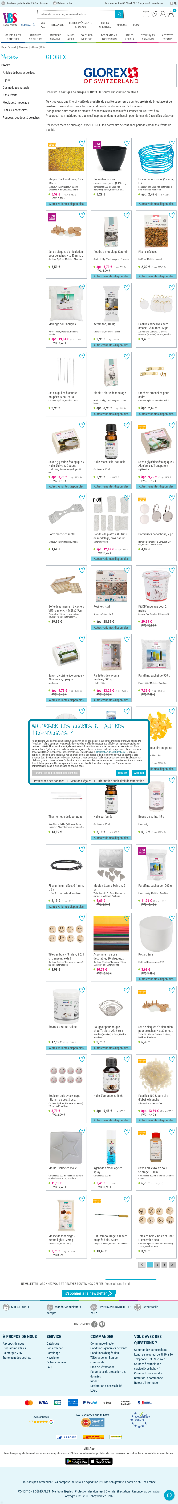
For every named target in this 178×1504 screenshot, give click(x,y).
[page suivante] (172, 1265)
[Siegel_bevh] (92, 1422)
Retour (94, 1381)
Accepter (139, 772)
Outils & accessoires (15, 110)
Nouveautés (28, 24)
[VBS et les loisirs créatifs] (10, 19)
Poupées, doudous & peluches (21, 117)
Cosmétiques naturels (16, 87)
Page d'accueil (8, 47)
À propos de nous (13, 1343)
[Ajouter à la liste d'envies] (82, 143)
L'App (93, 1390)
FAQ (49, 1367)
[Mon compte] (163, 14)
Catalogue (53, 1343)
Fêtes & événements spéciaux (80, 24)
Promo (136, 24)
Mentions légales (80, 780)
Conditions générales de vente (108, 1348)
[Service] (146, 14)
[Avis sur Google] (41, 1420)
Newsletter (53, 1357)
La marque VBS (12, 1353)
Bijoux (6, 80)
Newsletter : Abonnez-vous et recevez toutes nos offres (62, 1284)
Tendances (57, 24)
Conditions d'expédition (104, 1353)
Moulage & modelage (16, 102)
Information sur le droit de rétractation (121, 780)
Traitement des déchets (17, 1357)
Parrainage (53, 1353)
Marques (122, 24)
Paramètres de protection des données (56, 772)
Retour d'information (146, 1382)
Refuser (122, 772)
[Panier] (171, 14)
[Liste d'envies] (154, 14)
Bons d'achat (55, 1348)
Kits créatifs (10, 95)
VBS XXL (43, 24)
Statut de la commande (148, 1378)
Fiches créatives (105, 24)
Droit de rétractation (102, 1367)
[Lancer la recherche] (119, 14)
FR (175, 3)
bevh (106, 1415)
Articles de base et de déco (19, 72)
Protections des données (49, 780)
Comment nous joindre (148, 1373)
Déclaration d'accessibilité (106, 1386)
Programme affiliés (14, 1348)
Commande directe (102, 1343)
